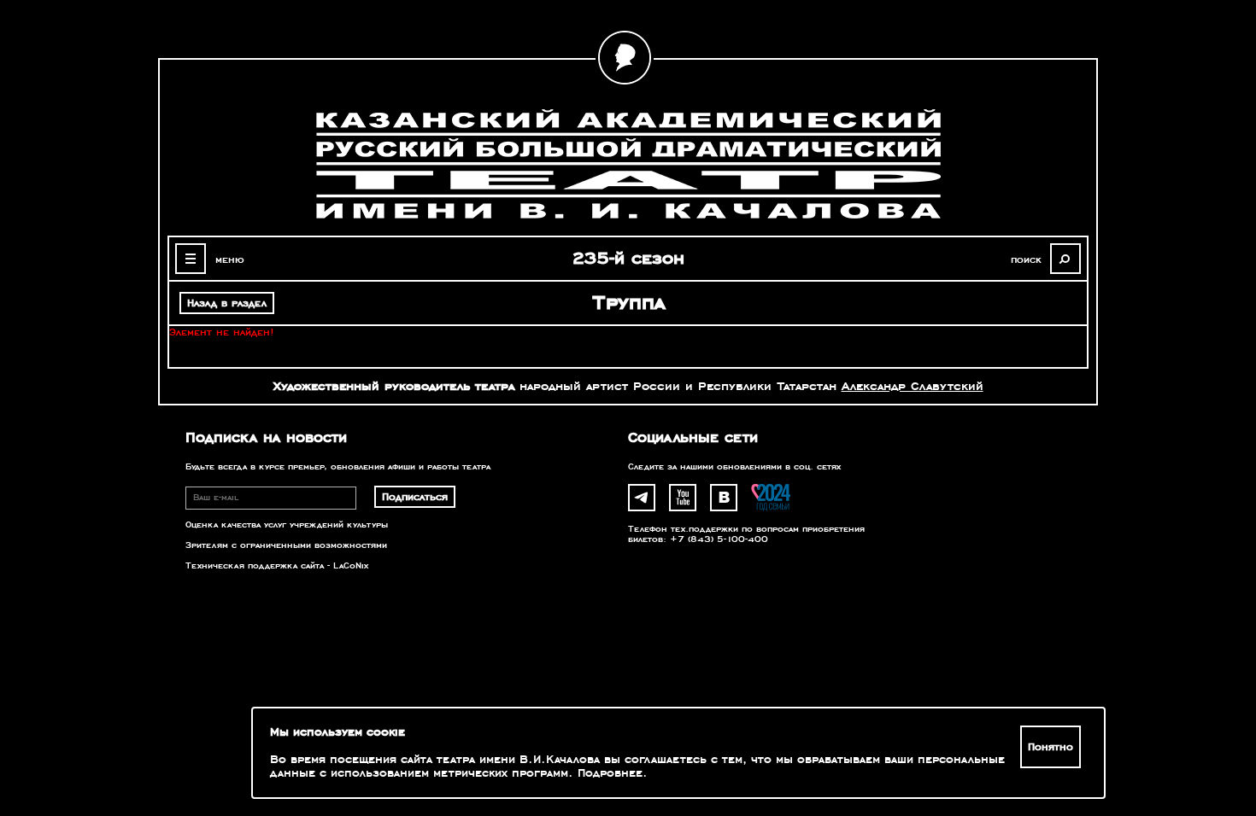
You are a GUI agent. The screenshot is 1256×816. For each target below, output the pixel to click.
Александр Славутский (912, 386)
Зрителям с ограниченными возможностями (286, 545)
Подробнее (610, 773)
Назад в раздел (227, 303)
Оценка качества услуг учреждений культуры (286, 525)
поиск (1026, 259)
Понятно (1050, 747)
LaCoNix (350, 566)
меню (229, 259)
